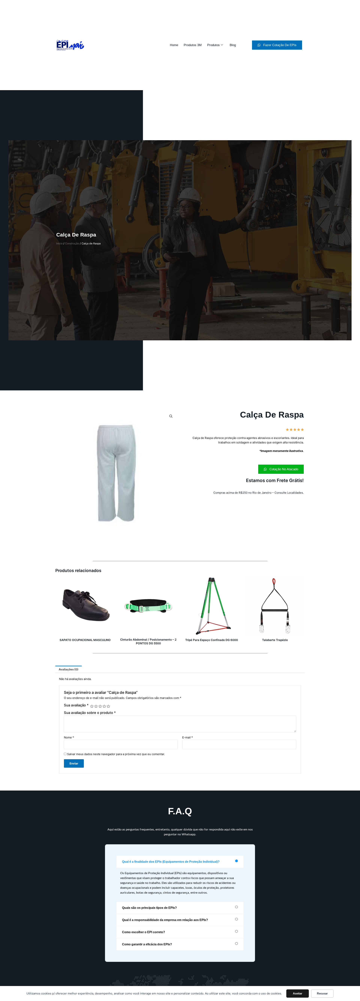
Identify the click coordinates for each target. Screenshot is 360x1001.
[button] (171, 416)
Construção (72, 243)
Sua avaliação (76, 705)
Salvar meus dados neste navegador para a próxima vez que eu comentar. (116, 754)
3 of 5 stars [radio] (100, 706)
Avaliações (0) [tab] (68, 669)
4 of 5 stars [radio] (104, 706)
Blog (233, 45)
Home (174, 45)
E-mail (187, 737)
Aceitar (297, 993)
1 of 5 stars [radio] (92, 706)
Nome (69, 737)
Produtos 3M (193, 45)
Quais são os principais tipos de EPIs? (149, 907)
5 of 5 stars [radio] (108, 706)
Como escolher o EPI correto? (143, 932)
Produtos (213, 45)
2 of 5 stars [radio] (96, 706)
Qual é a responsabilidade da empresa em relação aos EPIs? (165, 920)
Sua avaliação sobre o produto (90, 713)
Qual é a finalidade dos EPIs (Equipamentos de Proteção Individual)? (171, 861)
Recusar (322, 993)
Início (59, 243)
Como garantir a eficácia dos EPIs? (147, 944)
